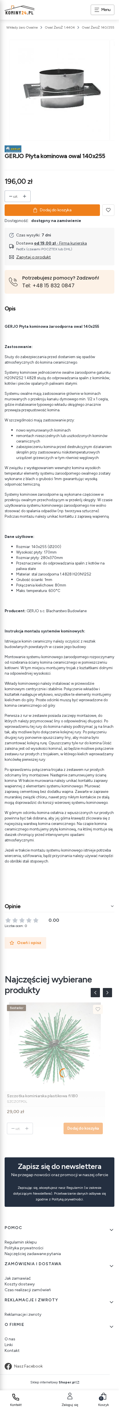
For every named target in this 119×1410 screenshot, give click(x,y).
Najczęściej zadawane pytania (33, 1253)
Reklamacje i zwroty (23, 1314)
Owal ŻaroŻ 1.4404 (60, 27)
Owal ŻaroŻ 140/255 (98, 27)
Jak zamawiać (18, 1278)
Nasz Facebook (28, 1366)
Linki (9, 1344)
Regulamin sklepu (21, 1242)
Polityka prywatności (24, 1248)
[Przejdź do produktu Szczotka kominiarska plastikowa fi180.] (55, 1046)
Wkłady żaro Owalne (22, 27)
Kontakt (12, 1350)
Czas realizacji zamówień (28, 1289)
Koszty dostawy (20, 1284)
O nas (10, 1339)
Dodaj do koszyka (55, 210)
